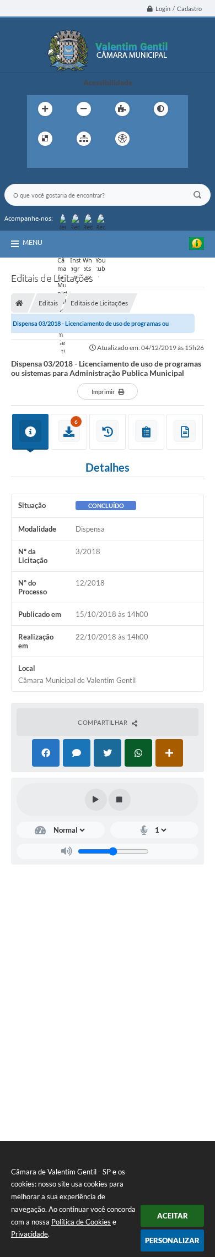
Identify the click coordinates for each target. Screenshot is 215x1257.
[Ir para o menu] (38, 161)
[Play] (96, 800)
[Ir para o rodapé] (87, 161)
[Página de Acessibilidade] (122, 138)
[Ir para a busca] (62, 161)
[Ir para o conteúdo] (154, 138)
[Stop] (120, 800)
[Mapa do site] (84, 138)
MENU (32, 242)
